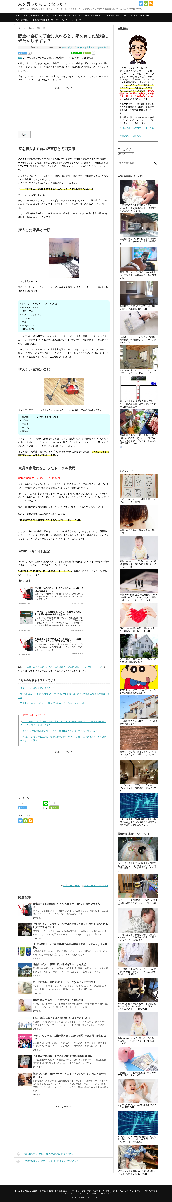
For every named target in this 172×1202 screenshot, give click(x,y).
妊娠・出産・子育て (93, 15)
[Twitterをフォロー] (141, 3)
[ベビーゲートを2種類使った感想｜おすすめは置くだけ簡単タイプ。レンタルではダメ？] (138, 886)
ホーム (18, 15)
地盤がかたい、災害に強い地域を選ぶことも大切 (59, 964)
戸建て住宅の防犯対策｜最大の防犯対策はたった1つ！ (49, 1154)
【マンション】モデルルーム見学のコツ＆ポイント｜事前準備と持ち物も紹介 (138, 788)
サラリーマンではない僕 (96, 885)
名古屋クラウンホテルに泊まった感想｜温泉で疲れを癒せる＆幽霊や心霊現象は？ (138, 241)
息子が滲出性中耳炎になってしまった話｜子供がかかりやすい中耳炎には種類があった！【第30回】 (137, 971)
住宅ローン (68, 885)
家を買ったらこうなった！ (43, 4)
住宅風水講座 (65, 15)
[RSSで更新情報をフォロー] (151, 3)
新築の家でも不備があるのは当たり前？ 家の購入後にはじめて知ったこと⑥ (64, 667)
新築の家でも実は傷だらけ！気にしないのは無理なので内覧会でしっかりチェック (138, 754)
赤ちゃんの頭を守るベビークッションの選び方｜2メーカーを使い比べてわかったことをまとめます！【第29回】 (137, 1006)
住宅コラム (78, 15)
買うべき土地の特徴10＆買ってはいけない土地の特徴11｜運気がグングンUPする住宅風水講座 (138, 404)
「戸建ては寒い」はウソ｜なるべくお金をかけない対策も (50, 1161)
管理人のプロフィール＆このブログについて (34, 20)
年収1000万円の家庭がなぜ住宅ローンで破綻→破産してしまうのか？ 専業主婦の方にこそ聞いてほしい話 (138, 597)
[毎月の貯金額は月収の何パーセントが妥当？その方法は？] (25, 987)
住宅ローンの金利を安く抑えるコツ (37, 688)
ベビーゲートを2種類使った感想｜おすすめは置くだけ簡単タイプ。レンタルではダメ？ (137, 902)
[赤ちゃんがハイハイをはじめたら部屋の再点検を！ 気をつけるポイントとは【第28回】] (138, 1024)
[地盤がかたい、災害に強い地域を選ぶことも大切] (25, 970)
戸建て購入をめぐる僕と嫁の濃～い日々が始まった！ (62, 1017)
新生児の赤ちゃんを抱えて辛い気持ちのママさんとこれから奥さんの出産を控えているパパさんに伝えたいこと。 (137, 937)
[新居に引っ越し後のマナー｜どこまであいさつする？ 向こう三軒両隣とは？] (25, 1079)
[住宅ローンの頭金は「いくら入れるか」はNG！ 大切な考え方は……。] (25, 909)
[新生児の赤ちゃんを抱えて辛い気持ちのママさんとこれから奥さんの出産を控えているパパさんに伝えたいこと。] (138, 920)
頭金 (77, 885)
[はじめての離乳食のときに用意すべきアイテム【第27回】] (138, 1091)
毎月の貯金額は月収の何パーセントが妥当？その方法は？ (64, 982)
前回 (20, 57)
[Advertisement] (64, 108)
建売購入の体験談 (31, 15)
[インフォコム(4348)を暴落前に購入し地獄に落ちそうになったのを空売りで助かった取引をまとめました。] (138, 1123)
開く (26, 135)
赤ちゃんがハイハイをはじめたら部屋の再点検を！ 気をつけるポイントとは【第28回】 (138, 564)
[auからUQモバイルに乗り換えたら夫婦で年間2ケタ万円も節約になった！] (25, 1041)
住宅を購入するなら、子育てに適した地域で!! (58, 1000)
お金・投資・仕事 (112, 15)
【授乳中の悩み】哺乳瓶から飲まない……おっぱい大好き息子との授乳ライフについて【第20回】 (138, 208)
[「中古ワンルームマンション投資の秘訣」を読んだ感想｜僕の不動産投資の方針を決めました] (25, 929)
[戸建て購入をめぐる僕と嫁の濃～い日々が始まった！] (25, 1023)
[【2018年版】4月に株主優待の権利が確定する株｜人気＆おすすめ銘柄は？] (25, 949)
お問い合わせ (61, 20)
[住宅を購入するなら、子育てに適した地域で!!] (25, 1005)
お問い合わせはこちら (130, 136)
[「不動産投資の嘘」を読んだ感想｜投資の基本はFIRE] (25, 1061)
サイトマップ (75, 20)
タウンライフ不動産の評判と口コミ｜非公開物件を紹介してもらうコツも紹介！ (61, 731)
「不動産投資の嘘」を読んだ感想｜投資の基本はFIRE (62, 1056)
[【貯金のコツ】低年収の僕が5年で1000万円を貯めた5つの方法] (138, 1059)
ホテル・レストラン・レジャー (135, 15)
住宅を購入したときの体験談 (94, 47)
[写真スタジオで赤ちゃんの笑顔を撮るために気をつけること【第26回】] (138, 1157)
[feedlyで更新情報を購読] (146, 3)
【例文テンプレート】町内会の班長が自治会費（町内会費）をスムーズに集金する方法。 (138, 340)
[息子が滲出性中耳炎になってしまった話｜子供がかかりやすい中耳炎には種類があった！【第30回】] (138, 955)
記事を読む (37, 918)
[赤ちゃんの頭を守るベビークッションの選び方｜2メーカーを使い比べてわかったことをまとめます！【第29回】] (138, 990)
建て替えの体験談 (49, 15)
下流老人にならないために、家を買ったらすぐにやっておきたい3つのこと (56, 703)
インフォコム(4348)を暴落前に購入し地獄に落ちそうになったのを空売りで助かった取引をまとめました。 (138, 822)
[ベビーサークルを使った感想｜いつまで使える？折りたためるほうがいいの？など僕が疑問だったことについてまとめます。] (138, 849)
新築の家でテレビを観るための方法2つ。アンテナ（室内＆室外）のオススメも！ (138, 275)
